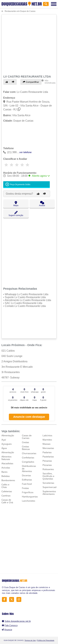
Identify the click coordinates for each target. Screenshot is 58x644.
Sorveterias (48, 483)
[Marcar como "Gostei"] (7, 82)
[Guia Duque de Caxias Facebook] (5, 599)
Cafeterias (6, 491)
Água (4, 448)
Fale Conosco (11, 625)
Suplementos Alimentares (49, 492)
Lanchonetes (28, 500)
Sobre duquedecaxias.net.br (18, 621)
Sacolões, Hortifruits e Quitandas (48, 476)
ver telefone (25, 152)
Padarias (47, 452)
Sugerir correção (16, 215)
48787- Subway (10, 377)
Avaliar (42, 205)
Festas (25, 488)
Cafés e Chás (5, 485)
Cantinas (5, 495)
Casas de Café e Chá (7, 501)
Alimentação (7, 435)
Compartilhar (32, 82)
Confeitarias (28, 457)
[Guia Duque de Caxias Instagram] (19, 599)
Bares (4, 472)
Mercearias (48, 448)
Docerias (26, 475)
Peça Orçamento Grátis (20, 185)
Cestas (25, 442)
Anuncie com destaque (29, 416)
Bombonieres (8, 480)
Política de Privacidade (45, 640)
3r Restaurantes (10, 372)
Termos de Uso (30, 640)
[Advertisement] (29, 44)
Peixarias (47, 461)
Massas (46, 444)
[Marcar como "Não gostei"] (13, 82)
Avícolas (5, 467)
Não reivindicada (50, 81)
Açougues (6, 444)
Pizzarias (47, 465)
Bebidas (5, 476)
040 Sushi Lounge (11, 356)
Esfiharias (27, 479)
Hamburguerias (30, 496)
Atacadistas (7, 463)
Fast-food (27, 484)
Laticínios (47, 435)
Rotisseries (48, 469)
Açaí (3, 439)
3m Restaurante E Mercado (17, 366)
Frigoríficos (27, 492)
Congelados (28, 461)
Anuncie (8, 629)
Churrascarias (29, 453)
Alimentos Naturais (6, 457)
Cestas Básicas (26, 447)
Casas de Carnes (27, 436)
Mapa (15, 205)
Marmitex (47, 439)
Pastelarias (48, 456)
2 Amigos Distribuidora (14, 361)
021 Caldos (8, 350)
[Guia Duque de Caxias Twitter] (12, 599)
